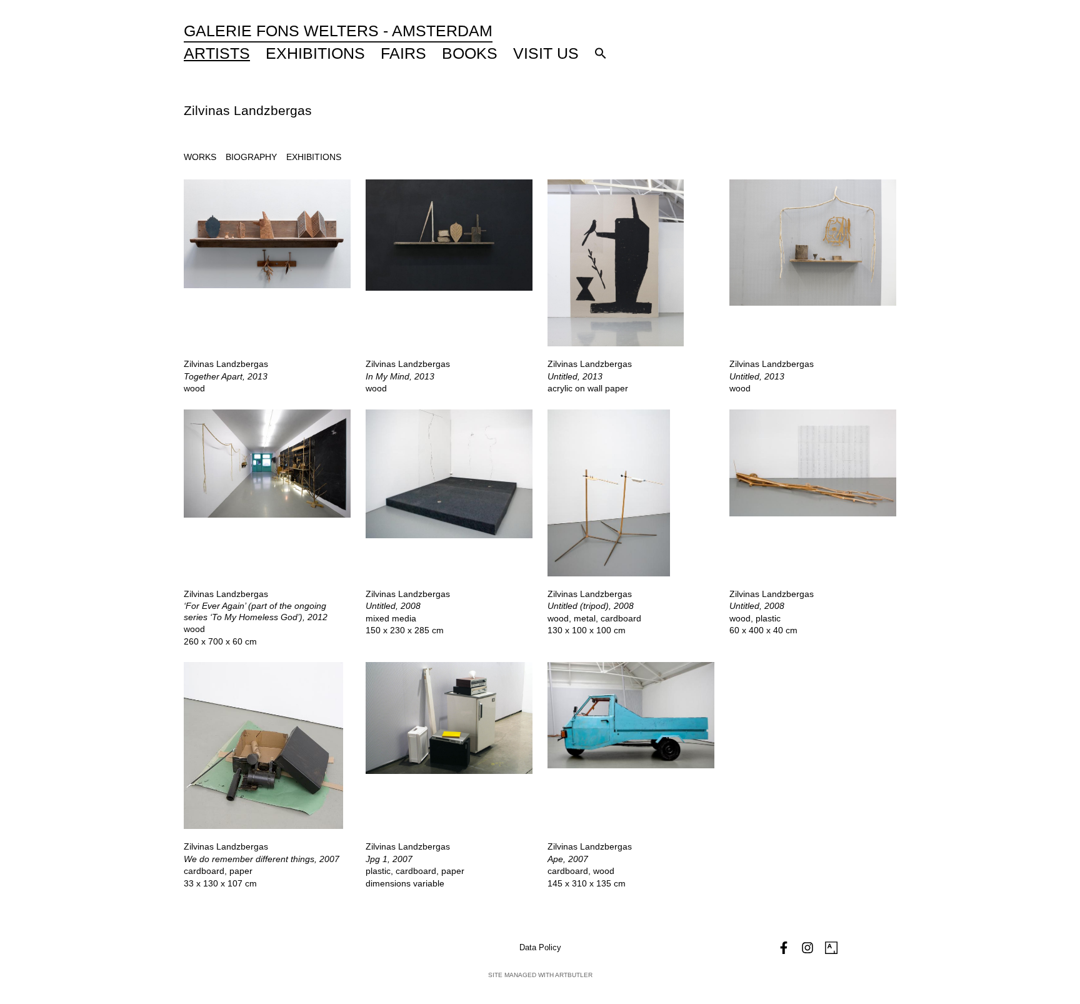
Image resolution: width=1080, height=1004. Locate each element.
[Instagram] (807, 947)
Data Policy (540, 947)
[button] (600, 53)
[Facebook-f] (783, 947)
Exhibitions (315, 53)
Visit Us (546, 53)
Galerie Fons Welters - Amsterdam (338, 30)
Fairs (403, 53)
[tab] (200, 157)
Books (470, 53)
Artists (217, 53)
